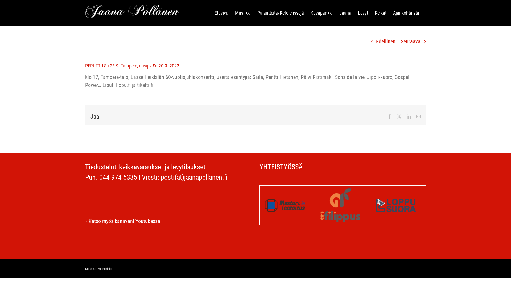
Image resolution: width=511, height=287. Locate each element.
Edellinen (385, 41)
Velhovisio (105, 269)
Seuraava (411, 41)
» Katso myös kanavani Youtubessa (122, 221)
